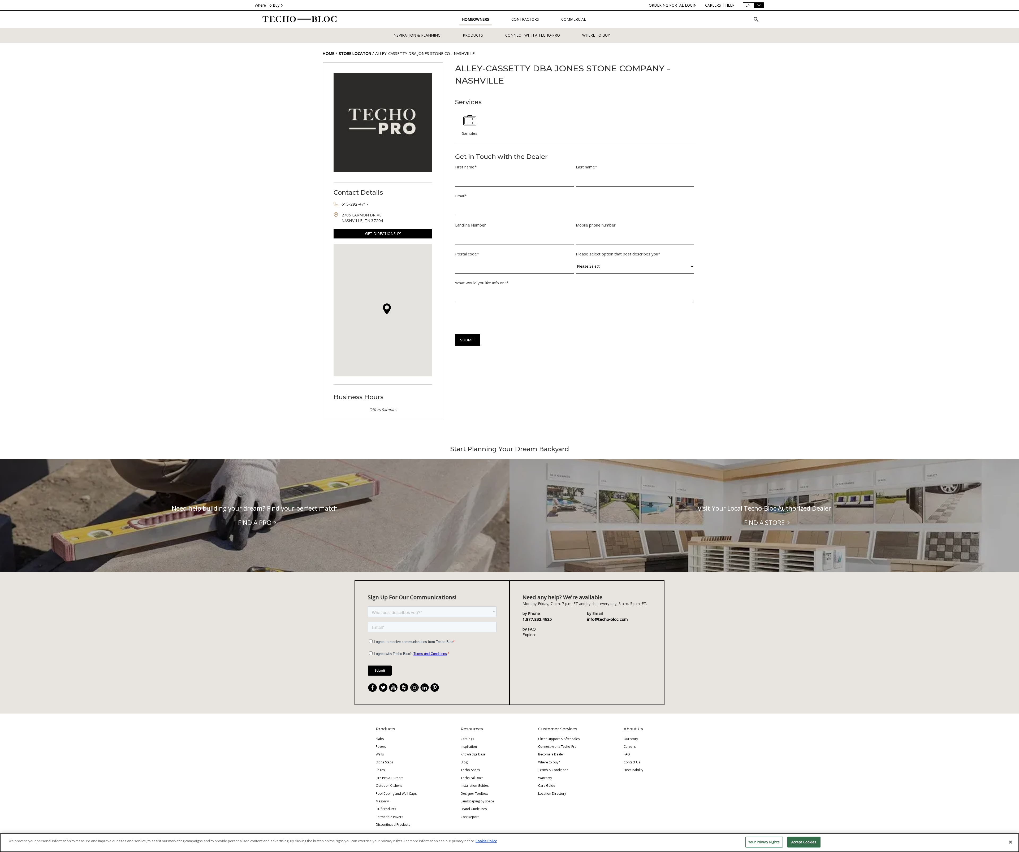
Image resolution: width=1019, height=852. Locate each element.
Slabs (380, 739)
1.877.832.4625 (537, 619)
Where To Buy (267, 5)
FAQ (627, 754)
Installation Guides (475, 785)
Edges (380, 770)
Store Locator (355, 53)
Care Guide (546, 785)
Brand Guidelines (474, 809)
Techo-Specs (470, 770)
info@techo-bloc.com (607, 619)
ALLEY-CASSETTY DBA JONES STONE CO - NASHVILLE (425, 53)
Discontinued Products (393, 824)
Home (328, 53)
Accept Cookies (804, 842)
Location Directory (552, 793)
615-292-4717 (355, 204)
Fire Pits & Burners (389, 778)
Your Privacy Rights (764, 842)
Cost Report (470, 817)
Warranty (545, 778)
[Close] (1010, 842)
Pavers (381, 746)
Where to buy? (549, 762)
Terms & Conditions (553, 770)
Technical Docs (472, 778)
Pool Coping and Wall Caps (396, 793)
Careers (630, 746)
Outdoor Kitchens (389, 785)
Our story (631, 739)
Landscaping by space (477, 801)
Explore (530, 634)
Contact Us (632, 762)
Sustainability (633, 770)
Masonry (382, 801)
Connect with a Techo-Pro (532, 35)
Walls (380, 754)
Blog (464, 762)
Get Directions (380, 233)
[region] (509, 842)
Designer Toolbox (474, 793)
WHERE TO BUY (596, 35)
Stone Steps (384, 762)
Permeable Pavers (389, 817)
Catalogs (467, 739)
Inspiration (469, 746)
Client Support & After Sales (559, 739)
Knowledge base (473, 754)
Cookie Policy (486, 840)
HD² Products (386, 809)
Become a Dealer (551, 754)
